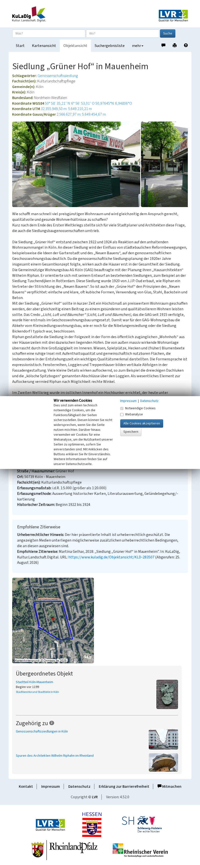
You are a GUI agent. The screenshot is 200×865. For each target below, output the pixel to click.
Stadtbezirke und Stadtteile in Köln (37, 692)
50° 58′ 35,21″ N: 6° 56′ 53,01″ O (70, 103)
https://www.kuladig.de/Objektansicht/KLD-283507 (111, 557)
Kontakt (26, 786)
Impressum (50, 786)
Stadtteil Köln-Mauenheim (34, 682)
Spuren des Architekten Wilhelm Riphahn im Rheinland (55, 755)
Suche (167, 33)
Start (20, 45)
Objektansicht (75, 45)
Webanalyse (134, 414)
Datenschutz (79, 786)
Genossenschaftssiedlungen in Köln (42, 731)
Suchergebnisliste (110, 45)
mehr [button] (136, 45)
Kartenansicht (44, 45)
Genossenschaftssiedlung (58, 75)
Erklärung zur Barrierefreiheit (124, 786)
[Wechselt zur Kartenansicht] (100, 620)
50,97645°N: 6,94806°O (113, 103)
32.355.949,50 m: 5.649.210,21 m (66, 108)
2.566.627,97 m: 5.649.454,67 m (81, 114)
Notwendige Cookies (140, 408)
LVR (95, 797)
